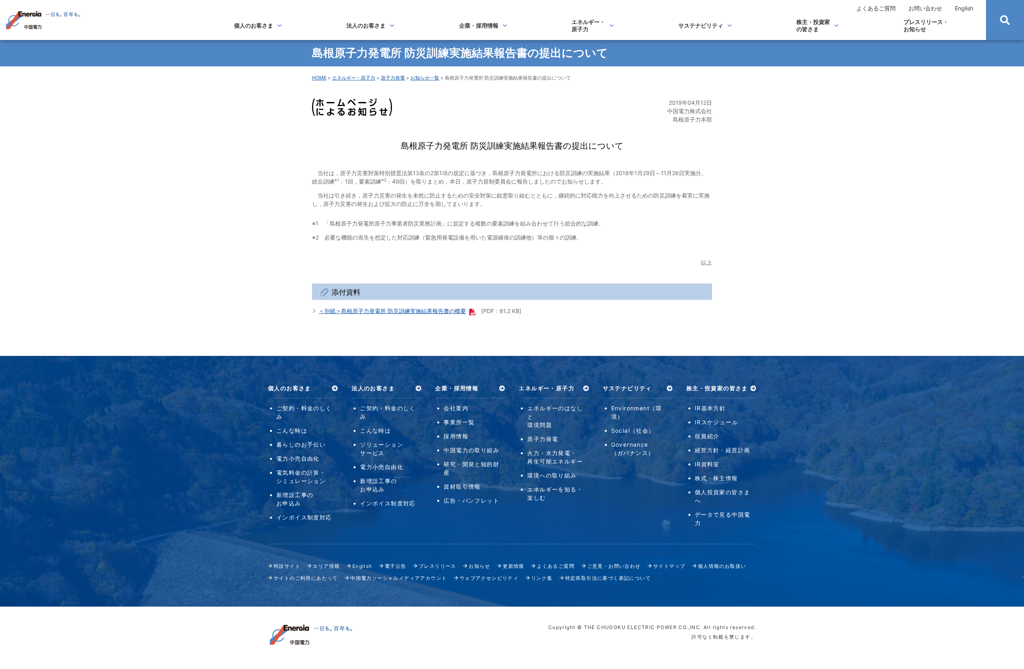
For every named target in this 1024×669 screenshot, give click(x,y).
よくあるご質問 (876, 8)
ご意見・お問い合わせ (614, 566)
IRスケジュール (716, 422)
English (964, 8)
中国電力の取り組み (471, 450)
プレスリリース (437, 566)
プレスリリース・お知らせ (926, 25)
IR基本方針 (710, 408)
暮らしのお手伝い (301, 444)
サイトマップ (669, 566)
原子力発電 (393, 78)
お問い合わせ (925, 8)
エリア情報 (326, 566)
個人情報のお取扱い (722, 566)
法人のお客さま (366, 25)
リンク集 (542, 578)
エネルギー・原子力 (588, 25)
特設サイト (287, 566)
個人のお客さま (253, 25)
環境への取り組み (551, 475)
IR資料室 (707, 464)
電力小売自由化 (298, 458)
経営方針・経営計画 (722, 450)
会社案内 (456, 408)
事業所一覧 (459, 422)
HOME (319, 78)
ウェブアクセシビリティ (489, 578)
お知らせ (479, 566)
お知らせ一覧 (424, 78)
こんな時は (291, 430)
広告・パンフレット (471, 500)
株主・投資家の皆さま (813, 25)
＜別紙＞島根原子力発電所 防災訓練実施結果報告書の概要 (392, 311)
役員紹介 (707, 436)
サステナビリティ (700, 25)
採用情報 (456, 436)
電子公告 (395, 566)
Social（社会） (633, 430)
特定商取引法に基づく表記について (608, 578)
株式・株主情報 (716, 478)
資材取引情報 (462, 486)
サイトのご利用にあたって (306, 578)
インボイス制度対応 (304, 517)
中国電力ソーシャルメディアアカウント (398, 578)
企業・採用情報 (478, 25)
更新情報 (513, 566)
